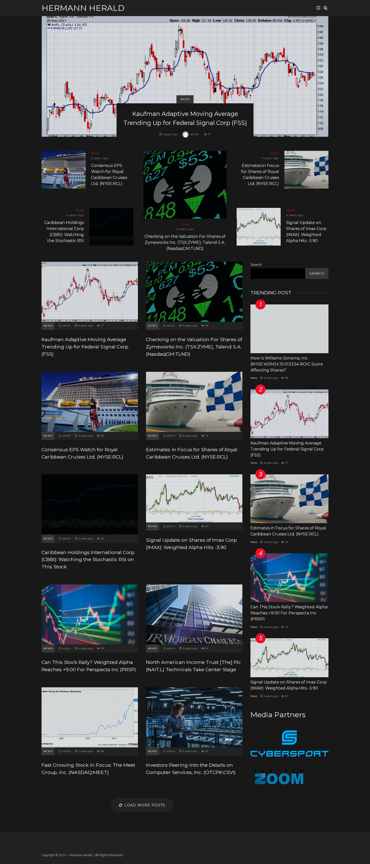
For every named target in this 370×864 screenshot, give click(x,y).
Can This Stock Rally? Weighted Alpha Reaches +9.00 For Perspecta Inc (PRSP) (90, 614)
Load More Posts (144, 805)
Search (256, 265)
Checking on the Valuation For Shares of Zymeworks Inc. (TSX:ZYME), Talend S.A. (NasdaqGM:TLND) (185, 185)
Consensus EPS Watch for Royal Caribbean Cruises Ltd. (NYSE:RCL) (64, 170)
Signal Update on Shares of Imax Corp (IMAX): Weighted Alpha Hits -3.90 (259, 227)
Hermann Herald (83, 8)
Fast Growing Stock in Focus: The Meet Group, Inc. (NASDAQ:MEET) (90, 717)
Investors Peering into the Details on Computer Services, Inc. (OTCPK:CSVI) (194, 717)
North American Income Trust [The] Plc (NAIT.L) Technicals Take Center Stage (194, 614)
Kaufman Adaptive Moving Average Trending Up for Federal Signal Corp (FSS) (185, 76)
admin (194, 134)
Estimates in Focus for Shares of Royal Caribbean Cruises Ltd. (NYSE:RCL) (306, 170)
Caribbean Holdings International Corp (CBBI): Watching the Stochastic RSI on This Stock (111, 227)
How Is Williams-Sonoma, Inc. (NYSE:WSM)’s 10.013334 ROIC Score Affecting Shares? (289, 328)
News (185, 99)
